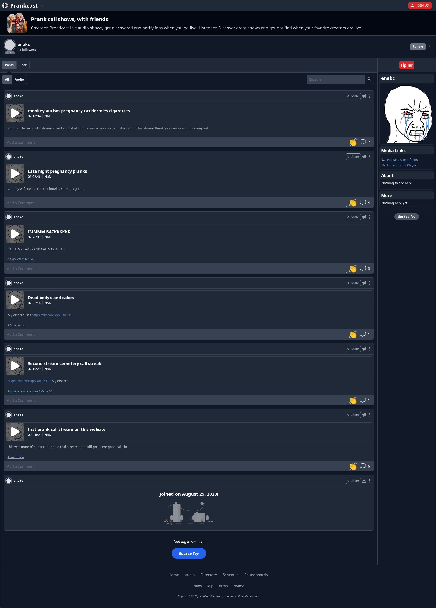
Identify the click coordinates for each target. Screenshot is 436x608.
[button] (369, 79)
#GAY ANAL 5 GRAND (20, 259)
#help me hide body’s (39, 391)
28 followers (26, 50)
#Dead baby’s (16, 325)
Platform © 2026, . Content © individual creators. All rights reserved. (218, 596)
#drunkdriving (16, 457)
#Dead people (16, 391)
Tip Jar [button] (406, 65)
